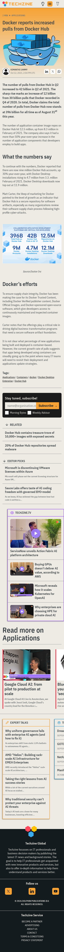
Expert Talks (19, 722)
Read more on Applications (23, 634)
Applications (18, 15)
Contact (32, 932)
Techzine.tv (23, 512)
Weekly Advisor (41, 412)
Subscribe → (48, 405)
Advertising (32, 925)
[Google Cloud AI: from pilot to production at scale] (26, 665)
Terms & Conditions (32, 936)
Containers (22, 377)
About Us (32, 928)
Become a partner (32, 921)
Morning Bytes (18, 412)
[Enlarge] (57, 232)
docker (33, 377)
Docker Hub (20, 380)
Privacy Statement (32, 940)
